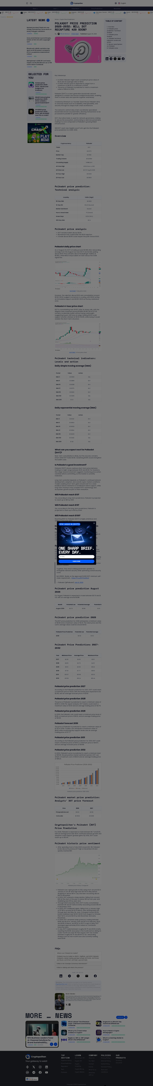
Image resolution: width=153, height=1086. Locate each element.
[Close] (94, 523)
